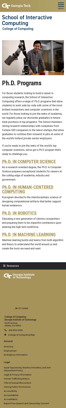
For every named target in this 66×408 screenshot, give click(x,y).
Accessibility (10, 391)
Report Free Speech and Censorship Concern (26, 403)
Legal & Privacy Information (17, 374)
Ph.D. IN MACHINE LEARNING (29, 234)
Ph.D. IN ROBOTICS (19, 213)
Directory (8, 346)
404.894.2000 (15, 330)
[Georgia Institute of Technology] (16, 4)
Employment (10, 350)
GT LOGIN (23, 308)
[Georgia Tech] (19, 275)
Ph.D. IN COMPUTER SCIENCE (29, 161)
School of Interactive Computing (27, 20)
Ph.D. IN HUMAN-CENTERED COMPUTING (27, 189)
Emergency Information (16, 354)
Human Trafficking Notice (16, 378)
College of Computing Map (21, 334)
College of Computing (17, 29)
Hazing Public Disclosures (17, 387)
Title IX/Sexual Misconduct (17, 383)
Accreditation (10, 399)
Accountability (11, 395)
